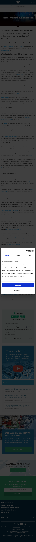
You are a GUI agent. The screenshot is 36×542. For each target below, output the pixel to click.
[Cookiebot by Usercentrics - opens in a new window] (26, 251)
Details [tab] (18, 255)
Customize (17, 290)
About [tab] (29, 255)
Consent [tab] (6, 255)
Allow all (18, 285)
